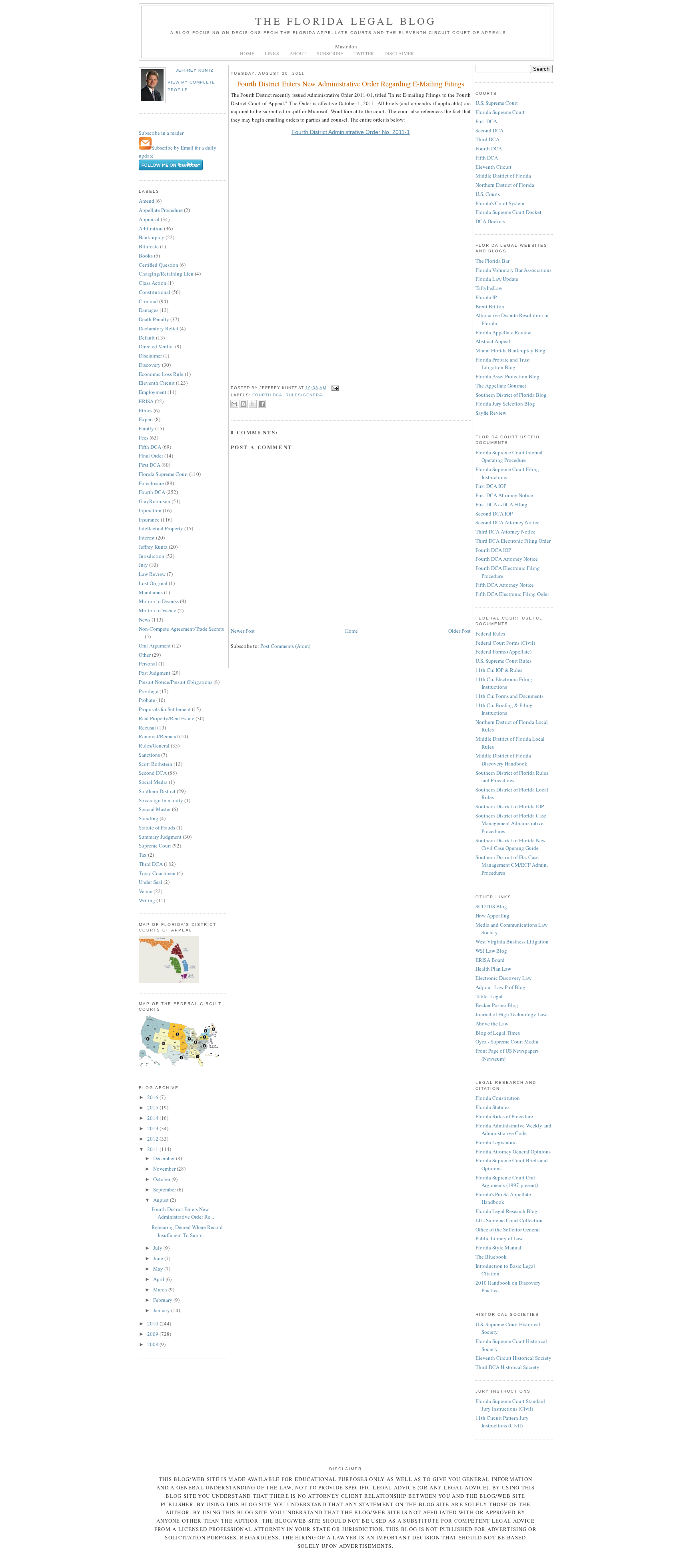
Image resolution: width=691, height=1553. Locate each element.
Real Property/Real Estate (166, 718)
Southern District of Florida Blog (511, 394)
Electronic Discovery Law (503, 977)
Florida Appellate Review (503, 332)
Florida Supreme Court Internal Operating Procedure (509, 456)
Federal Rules (490, 633)
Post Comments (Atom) (285, 646)
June (158, 1258)
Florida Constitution (497, 1097)
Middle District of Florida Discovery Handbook (503, 759)
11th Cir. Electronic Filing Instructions (503, 683)
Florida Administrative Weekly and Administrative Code (513, 1129)
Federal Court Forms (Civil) (505, 642)
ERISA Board (490, 959)
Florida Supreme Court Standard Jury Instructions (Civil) (510, 1405)
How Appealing (492, 915)
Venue (145, 891)
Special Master (155, 809)
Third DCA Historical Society (507, 1367)
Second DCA (153, 772)
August (161, 1199)
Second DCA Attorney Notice (507, 522)
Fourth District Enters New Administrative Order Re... (183, 1213)
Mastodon (346, 46)
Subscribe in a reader (161, 132)
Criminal (148, 301)
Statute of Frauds (157, 827)
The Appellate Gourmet (500, 385)
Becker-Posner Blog (496, 1005)
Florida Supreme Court (163, 474)
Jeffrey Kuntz (195, 70)
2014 (153, 1117)
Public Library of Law (499, 1238)
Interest (147, 537)
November (165, 1168)
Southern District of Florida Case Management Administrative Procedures (510, 823)
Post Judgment (154, 672)
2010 (153, 1323)
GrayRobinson (154, 501)
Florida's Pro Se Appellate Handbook (503, 1198)
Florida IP (486, 297)
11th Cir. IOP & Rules (498, 670)
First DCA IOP (490, 486)
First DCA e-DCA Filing (501, 504)
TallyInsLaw (488, 288)
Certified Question (158, 264)
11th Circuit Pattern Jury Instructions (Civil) (502, 1421)
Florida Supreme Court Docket (508, 212)
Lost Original (153, 583)
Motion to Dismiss (159, 601)
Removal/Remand (158, 736)
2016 (153, 1097)
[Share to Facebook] (262, 404)
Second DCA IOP (494, 513)
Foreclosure (151, 483)
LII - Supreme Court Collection (509, 1220)
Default (147, 337)
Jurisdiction (151, 556)
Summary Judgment (160, 836)
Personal (148, 663)
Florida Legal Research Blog (506, 1211)
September (165, 1189)
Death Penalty (154, 319)
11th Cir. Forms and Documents (509, 696)
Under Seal (150, 881)
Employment (152, 392)
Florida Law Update (496, 278)
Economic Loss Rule (161, 374)
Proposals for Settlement (165, 709)
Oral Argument (155, 645)
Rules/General (154, 745)
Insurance (149, 519)
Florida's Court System (499, 203)
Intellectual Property (161, 528)
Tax (143, 854)
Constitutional (154, 292)
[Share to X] (253, 404)
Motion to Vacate (157, 610)
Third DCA (151, 863)
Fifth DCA (150, 446)
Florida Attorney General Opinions (513, 1151)
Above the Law (491, 1023)
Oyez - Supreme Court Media (506, 1041)
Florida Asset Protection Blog (507, 376)
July (158, 1247)
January (162, 1310)
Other (145, 654)
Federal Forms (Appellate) (503, 651)
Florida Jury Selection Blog (505, 403)
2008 (153, 1344)
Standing (148, 818)
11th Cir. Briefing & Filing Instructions (504, 709)
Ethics (145, 410)
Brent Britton (489, 306)
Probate (147, 700)
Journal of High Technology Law (511, 1014)
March (160, 1289)
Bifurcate (149, 246)
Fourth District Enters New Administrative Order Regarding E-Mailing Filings (350, 83)
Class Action (152, 282)
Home (351, 630)
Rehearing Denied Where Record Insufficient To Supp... (187, 1231)
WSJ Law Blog (491, 950)
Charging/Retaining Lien (166, 273)
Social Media (153, 781)
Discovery (150, 364)
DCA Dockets (490, 221)
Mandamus (151, 592)
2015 (153, 1107)
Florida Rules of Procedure (504, 1116)
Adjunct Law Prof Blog (500, 987)
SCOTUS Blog (491, 906)
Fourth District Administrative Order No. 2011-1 (351, 132)
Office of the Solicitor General (507, 1229)
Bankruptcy (151, 237)
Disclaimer (150, 355)
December (164, 1158)
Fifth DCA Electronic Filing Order (512, 594)
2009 (153, 1333)
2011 (153, 1149)
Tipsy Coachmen (157, 873)
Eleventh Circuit (157, 382)
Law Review (152, 574)
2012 (153, 1138)
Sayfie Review (490, 412)
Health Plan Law (493, 968)
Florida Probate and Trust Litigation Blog (502, 363)
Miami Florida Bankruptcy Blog (510, 350)
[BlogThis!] (244, 404)
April (159, 1279)
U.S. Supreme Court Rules (503, 660)
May (158, 1268)
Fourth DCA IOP (493, 550)
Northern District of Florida (504, 184)
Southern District (157, 791)
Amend (146, 200)
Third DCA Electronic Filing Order (513, 540)
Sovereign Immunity (161, 800)
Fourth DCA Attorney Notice (506, 558)
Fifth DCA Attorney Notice (504, 584)
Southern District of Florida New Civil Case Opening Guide (510, 844)
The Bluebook (491, 1256)
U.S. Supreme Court (496, 102)
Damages (148, 310)
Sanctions (149, 754)
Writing (147, 900)
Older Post (459, 630)
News (144, 619)
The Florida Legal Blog (345, 21)
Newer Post (243, 630)
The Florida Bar (492, 260)
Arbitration (151, 228)
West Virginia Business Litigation (512, 941)
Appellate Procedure (161, 210)
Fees (143, 437)
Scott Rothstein (155, 764)
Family (146, 428)
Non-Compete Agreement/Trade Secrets (181, 628)
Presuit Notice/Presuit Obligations (175, 682)
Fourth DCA (152, 492)
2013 (153, 1128)
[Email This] (234, 404)
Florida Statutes (492, 1107)
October (162, 1179)
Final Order (151, 455)
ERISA (146, 401)
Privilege (148, 691)
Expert (146, 419)
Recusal (147, 727)
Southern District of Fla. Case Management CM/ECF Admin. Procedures (511, 864)
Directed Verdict (156, 346)
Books (146, 255)
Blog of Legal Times (497, 1032)
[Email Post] (334, 388)
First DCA (149, 464)
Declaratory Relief (158, 328)
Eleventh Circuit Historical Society (513, 1357)
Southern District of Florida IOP (509, 806)
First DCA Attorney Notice (504, 495)
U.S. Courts (487, 194)
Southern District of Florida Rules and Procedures (511, 776)
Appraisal (149, 219)
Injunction (150, 510)
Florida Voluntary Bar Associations (513, 270)
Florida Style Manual (498, 1247)
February (163, 1299)
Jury (143, 564)
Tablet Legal (489, 996)
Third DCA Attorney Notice (505, 531)
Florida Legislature (496, 1142)
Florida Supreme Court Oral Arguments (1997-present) (506, 1181)
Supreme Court (155, 845)
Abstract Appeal (492, 341)
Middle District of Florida (503, 175)
